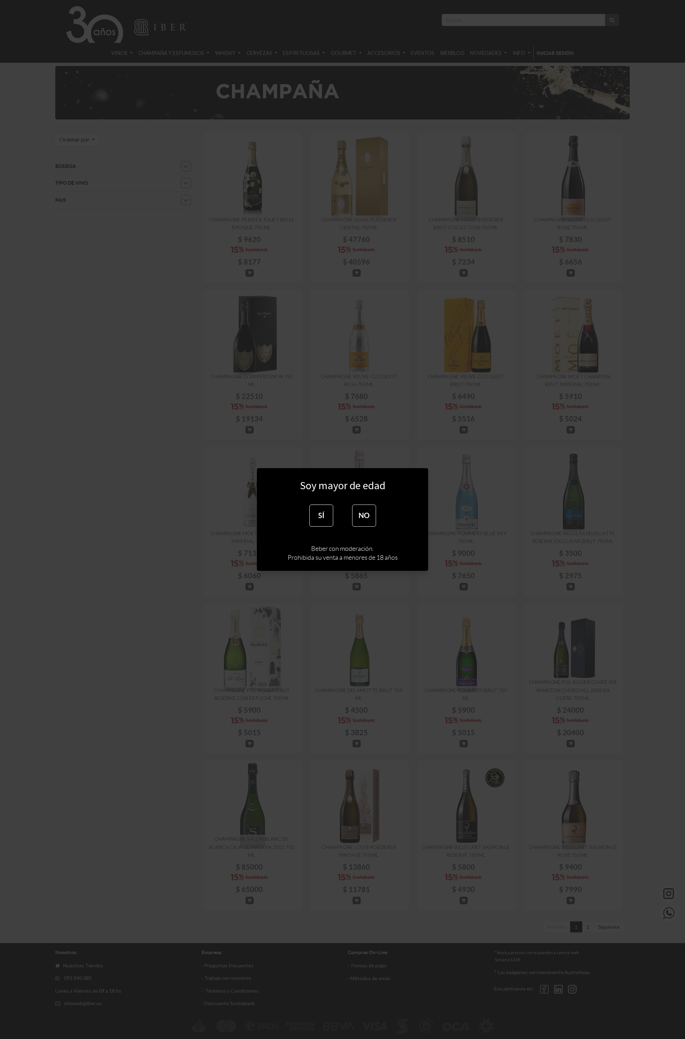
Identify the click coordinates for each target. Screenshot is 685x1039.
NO (364, 515)
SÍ (321, 515)
